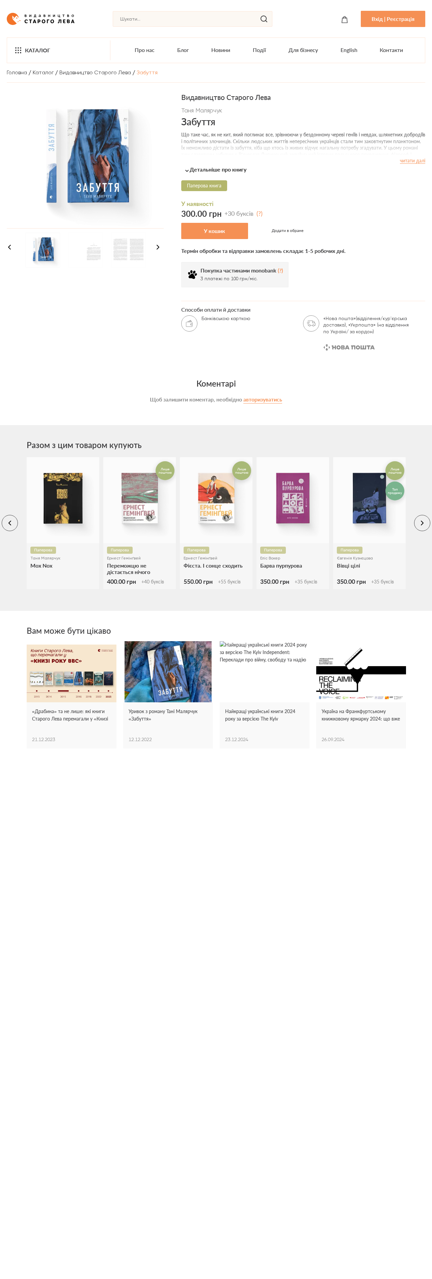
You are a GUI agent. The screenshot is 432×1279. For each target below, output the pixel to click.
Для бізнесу (303, 50)
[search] (264, 19)
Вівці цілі (348, 565)
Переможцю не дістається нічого (128, 568)
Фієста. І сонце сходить (213, 565)
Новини (220, 50)
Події (259, 50)
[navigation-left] (9, 248)
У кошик (214, 231)
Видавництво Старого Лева (95, 72)
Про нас (145, 50)
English (349, 50)
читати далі (412, 160)
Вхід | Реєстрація (393, 19)
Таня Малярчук (201, 110)
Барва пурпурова (281, 565)
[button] (303, 169)
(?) (259, 213)
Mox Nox (41, 565)
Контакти (391, 50)
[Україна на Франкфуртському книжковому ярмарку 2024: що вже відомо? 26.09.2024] (361, 674)
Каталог (37, 50)
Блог (183, 50)
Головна (17, 72)
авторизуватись (262, 399)
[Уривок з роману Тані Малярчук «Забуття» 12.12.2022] (168, 674)
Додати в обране (287, 230)
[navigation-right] (158, 248)
